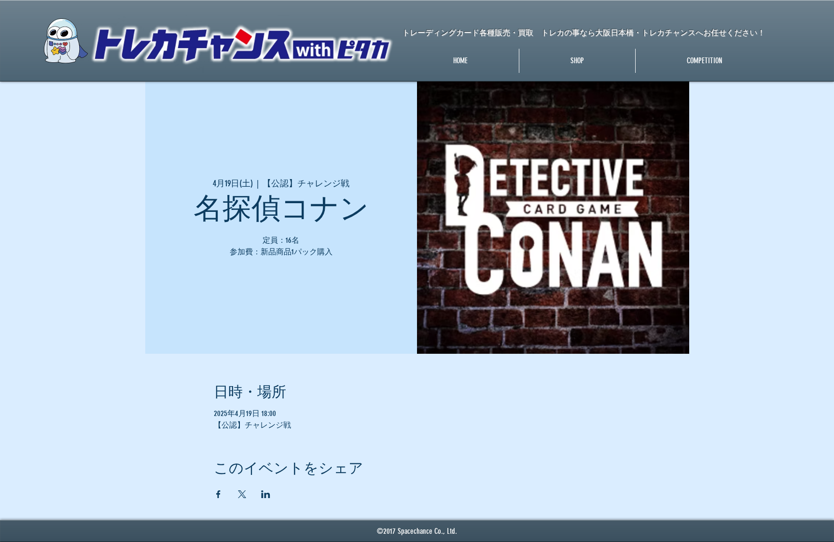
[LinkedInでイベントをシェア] (265, 494)
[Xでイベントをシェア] (242, 494)
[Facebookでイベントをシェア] (218, 494)
